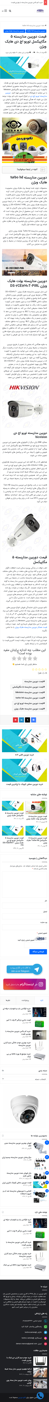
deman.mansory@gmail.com (26, 1344)
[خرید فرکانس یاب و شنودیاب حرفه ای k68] (39, 1012)
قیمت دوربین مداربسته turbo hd (30, 697)
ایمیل (45, 911)
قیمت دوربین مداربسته (34, 681)
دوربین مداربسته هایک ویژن (14, 31)
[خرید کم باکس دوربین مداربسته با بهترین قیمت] (39, 1035)
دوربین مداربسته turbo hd (31, 25)
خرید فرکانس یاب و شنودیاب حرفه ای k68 (17, 1010)
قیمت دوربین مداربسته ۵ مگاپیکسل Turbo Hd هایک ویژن (36, 840)
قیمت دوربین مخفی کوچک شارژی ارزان (16, 1182)
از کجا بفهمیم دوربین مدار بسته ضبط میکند (18, 1370)
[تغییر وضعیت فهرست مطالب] (41, 170)
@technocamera (31, 1332)
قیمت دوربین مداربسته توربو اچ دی (29, 703)
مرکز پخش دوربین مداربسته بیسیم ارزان (16, 1157)
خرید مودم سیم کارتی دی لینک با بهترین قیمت (19, 1359)
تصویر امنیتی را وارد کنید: (26, 940)
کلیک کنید (24, 1326)
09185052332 (27, 1321)
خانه (43, 25)
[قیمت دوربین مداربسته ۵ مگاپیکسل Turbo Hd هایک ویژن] (36, 831)
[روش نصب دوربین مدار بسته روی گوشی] (40, 1384)
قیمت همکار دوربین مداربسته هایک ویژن (31, 627)
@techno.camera (28, 1338)
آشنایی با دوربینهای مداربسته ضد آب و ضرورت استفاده (17, 1192)
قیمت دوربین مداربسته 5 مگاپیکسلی (28, 687)
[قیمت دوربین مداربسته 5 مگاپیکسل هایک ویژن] (12, 806)
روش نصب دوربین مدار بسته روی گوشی (18, 1381)
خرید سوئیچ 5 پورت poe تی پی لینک (19, 1055)
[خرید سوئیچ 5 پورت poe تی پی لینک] (39, 1057)
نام (46, 900)
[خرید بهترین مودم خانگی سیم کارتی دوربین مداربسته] (39, 1046)
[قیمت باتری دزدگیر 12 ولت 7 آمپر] (39, 1023)
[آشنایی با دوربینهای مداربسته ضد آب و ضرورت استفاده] (40, 1197)
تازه (41, 1000)
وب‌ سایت (43, 922)
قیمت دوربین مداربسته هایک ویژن (29, 708)
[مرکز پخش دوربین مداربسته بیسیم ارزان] (40, 1163)
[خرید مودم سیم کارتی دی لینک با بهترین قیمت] (40, 1361)
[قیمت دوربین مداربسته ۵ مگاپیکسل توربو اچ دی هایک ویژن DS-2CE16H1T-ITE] (12, 831)
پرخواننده (25, 1000)
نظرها (8, 1000)
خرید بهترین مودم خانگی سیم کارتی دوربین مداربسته (25, 2)
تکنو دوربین (22, 1397)
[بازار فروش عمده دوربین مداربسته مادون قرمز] (40, 1175)
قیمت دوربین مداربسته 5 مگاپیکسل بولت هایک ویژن (36, 817)
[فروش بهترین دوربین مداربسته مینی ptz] (40, 1148)
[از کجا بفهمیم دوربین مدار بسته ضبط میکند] (40, 1372)
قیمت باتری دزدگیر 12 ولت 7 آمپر (19, 1020)
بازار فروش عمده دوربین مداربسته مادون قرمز (19, 1174)
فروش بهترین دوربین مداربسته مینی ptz (17, 1144)
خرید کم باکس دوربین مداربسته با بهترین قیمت (18, 1032)
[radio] (35, 659)
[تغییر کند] (40, 11)
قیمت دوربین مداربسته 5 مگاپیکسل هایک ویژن (14, 814)
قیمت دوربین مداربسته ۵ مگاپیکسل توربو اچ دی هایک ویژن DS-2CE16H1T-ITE (13, 842)
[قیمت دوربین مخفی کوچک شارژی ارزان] (40, 1184)
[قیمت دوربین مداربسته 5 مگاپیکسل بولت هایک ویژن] (36, 807)
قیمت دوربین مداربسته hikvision (29, 692)
